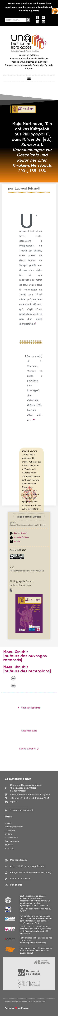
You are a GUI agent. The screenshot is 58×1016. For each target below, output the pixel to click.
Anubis (17, 541)
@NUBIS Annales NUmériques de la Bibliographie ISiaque (27, 524)
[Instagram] (37, 21)
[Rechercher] (28, 20)
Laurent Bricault (27, 188)
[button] (29, 78)
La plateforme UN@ (18, 779)
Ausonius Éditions (21, 537)
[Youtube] (43, 21)
